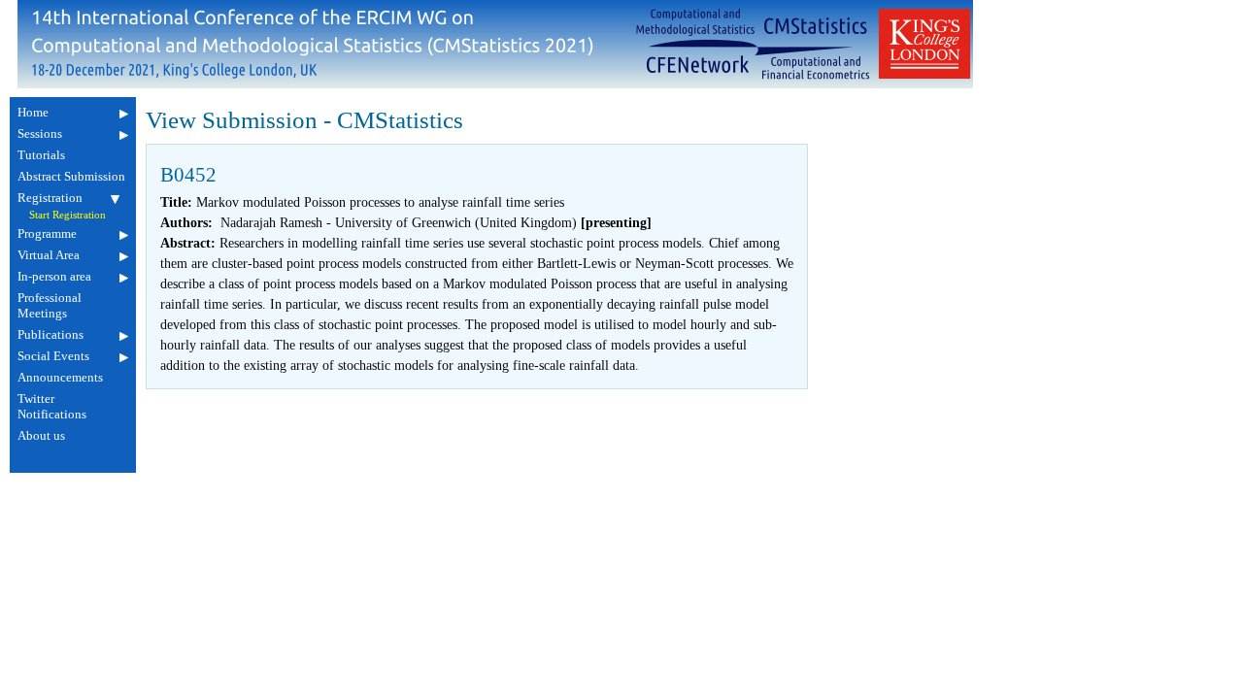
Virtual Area (48, 255)
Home (33, 112)
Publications (50, 334)
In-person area (54, 276)
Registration (50, 197)
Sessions (39, 133)
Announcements (60, 377)
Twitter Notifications (51, 406)
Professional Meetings (49, 305)
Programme (47, 233)
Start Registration (67, 215)
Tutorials (41, 155)
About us (41, 435)
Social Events (53, 356)
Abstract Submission (71, 176)
